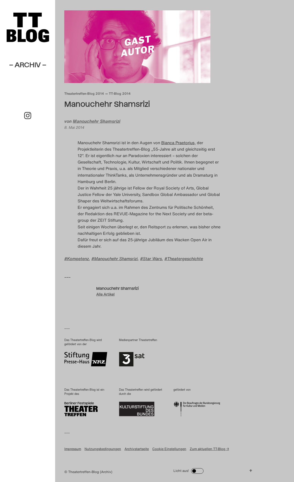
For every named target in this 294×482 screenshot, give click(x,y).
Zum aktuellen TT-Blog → (209, 448)
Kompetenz (78, 258)
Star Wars (152, 258)
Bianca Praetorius (178, 143)
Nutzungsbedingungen (103, 448)
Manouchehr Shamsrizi (96, 121)
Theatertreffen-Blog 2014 (84, 93)
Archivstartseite (136, 448)
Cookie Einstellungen (169, 448)
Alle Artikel (105, 294)
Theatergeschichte (185, 258)
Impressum (72, 448)
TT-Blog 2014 (120, 93)
